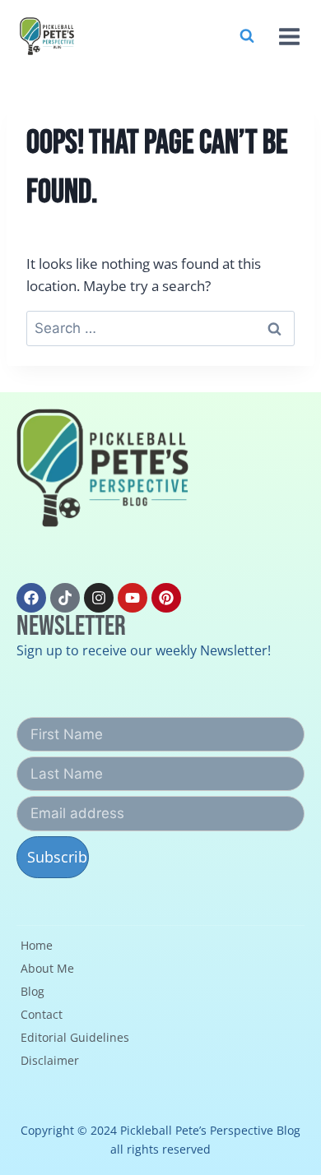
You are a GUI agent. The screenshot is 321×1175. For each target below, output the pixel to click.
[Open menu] (287, 36)
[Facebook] (31, 598)
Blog (32, 991)
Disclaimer (50, 1060)
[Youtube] (132, 598)
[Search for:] (160, 327)
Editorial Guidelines (75, 1037)
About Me (47, 968)
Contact (42, 1014)
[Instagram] (99, 598)
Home (37, 945)
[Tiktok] (65, 598)
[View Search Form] (247, 36)
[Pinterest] (166, 598)
